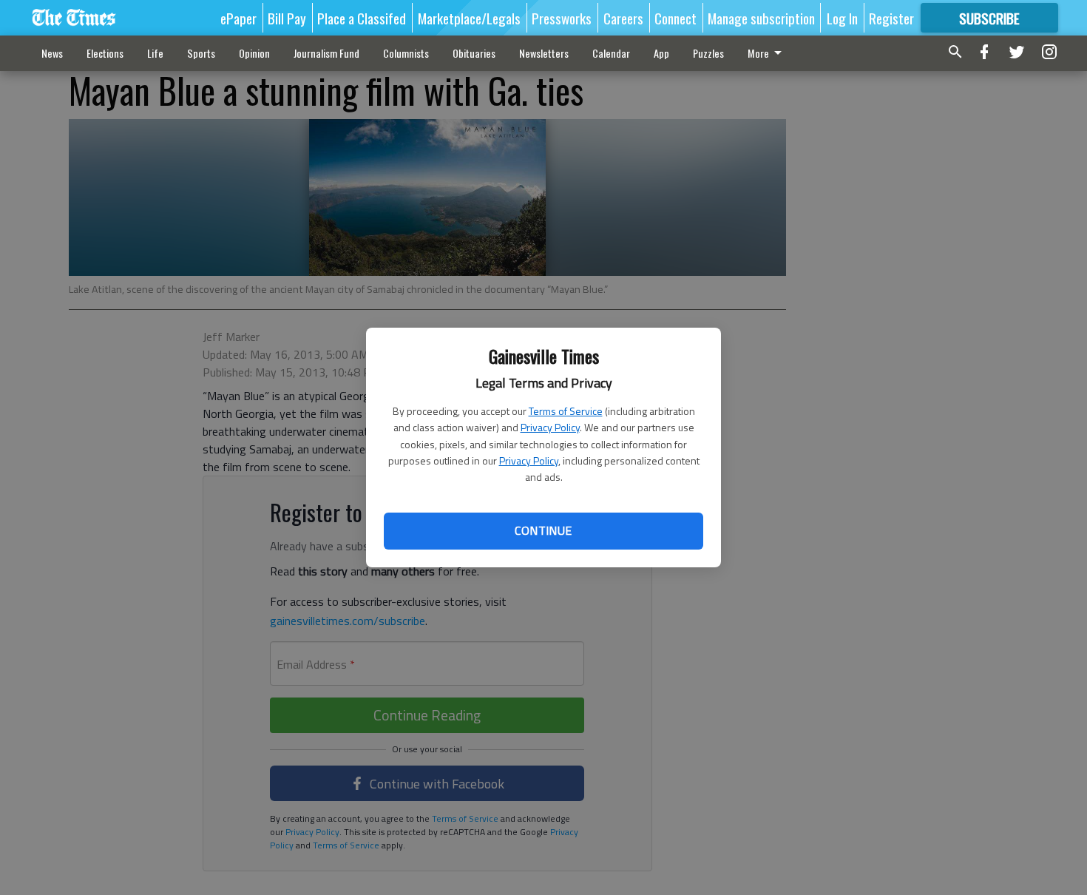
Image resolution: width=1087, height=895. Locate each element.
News (52, 53)
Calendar (611, 53)
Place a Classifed (361, 17)
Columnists (406, 53)
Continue (543, 530)
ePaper (238, 17)
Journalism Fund (326, 53)
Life (155, 53)
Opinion (254, 53)
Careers (623, 17)
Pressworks (562, 17)
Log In (842, 17)
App (661, 53)
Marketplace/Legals (469, 17)
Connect (675, 17)
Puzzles (708, 53)
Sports (201, 53)
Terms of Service (566, 411)
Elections (105, 53)
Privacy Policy (550, 427)
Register (891, 17)
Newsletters (544, 53)
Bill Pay (287, 17)
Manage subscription (761, 17)
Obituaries (474, 53)
